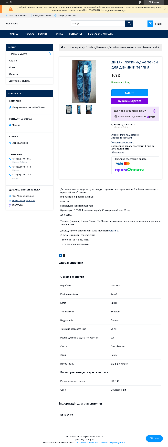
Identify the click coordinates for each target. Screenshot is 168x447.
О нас (59, 34)
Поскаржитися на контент (86, 442)
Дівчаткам (100, 47)
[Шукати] (129, 23)
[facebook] (60, 256)
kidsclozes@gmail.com (23, 200)
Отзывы (13, 74)
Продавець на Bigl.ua (84, 439)
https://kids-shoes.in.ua (23, 196)
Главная (14, 34)
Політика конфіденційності (112, 442)
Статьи (13, 60)
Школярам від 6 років (81, 47)
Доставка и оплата (100, 34)
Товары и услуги (36, 34)
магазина (113, 230)
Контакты (75, 34)
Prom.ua (99, 437)
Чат (157, 438)
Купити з (124, 101)
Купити (129, 92)
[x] (64, 256)
